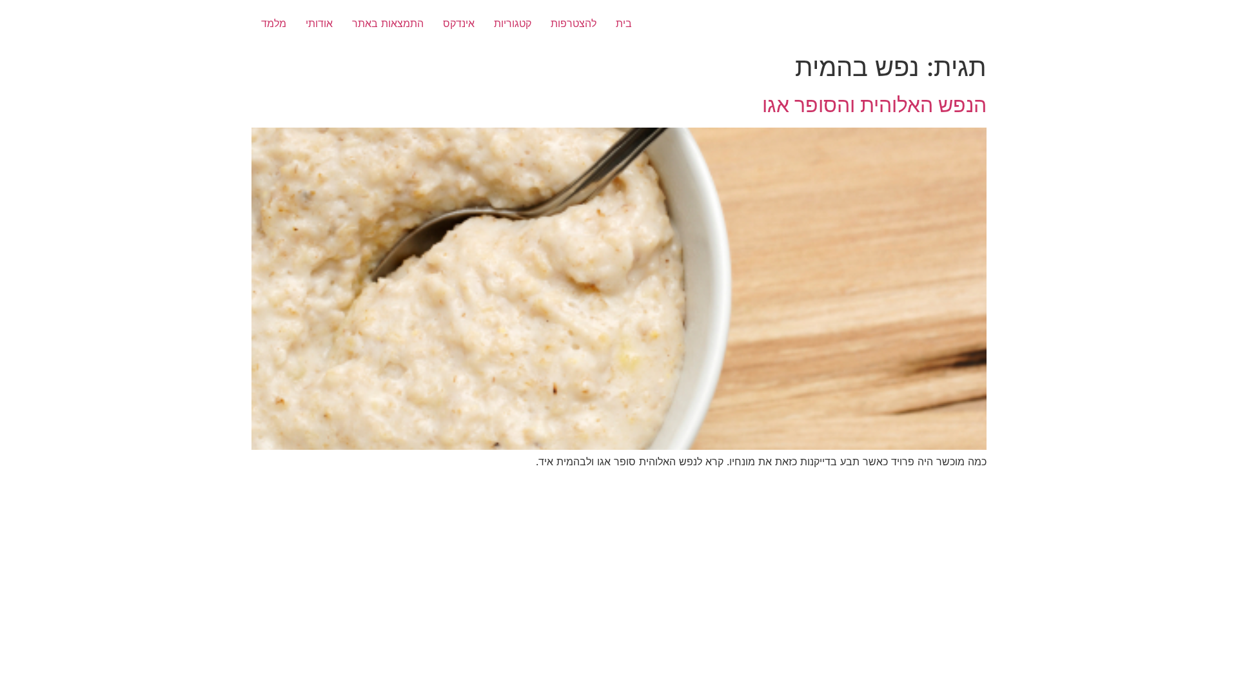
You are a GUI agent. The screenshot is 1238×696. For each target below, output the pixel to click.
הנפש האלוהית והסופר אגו (874, 104)
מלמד (273, 23)
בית (624, 23)
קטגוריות (512, 23)
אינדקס (459, 23)
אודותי (319, 23)
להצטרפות (573, 23)
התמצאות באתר (388, 23)
